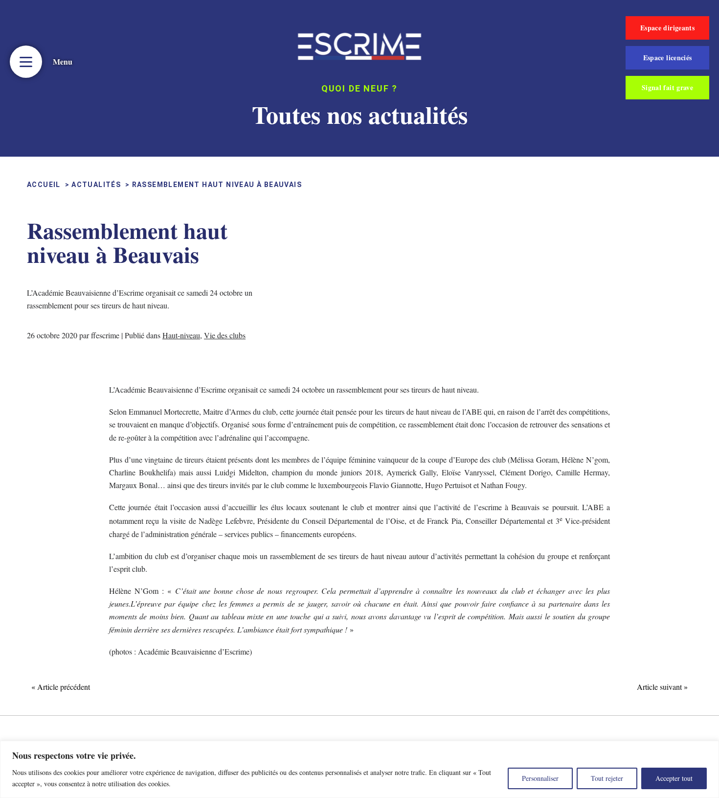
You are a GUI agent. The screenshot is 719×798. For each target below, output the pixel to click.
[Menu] (26, 62)
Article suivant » (662, 686)
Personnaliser (540, 778)
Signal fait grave (667, 87)
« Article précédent (60, 686)
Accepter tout (674, 778)
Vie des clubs (225, 335)
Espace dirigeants (667, 28)
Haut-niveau (181, 335)
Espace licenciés (667, 57)
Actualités (96, 184)
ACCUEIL (44, 184)
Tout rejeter (607, 778)
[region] (359, 769)
